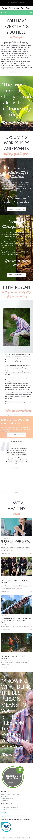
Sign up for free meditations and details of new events (14, 816)
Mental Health (4, 615)
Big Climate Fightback (21, 394)
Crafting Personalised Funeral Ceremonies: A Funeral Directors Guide (15, 543)
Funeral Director (5, 538)
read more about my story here (17, 361)
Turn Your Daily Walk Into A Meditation (13, 657)
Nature (3, 653)
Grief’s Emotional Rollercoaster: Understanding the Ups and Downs (16, 620)
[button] (14, 492)
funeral (3, 578)
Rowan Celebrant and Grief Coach (16, 8)
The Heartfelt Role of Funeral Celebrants (15, 581)
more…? (18, 192)
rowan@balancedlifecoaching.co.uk (17, 2)
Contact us (3, 812)
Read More (11, 550)
